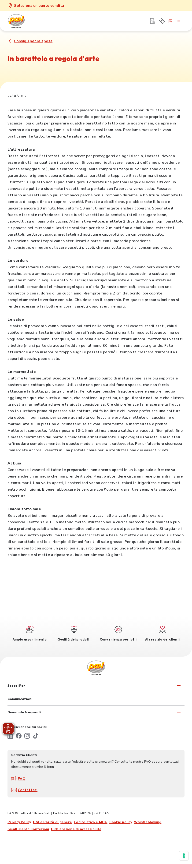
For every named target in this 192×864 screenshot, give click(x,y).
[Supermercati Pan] (23, 21)
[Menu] (179, 21)
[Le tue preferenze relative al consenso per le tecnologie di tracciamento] (183, 855)
